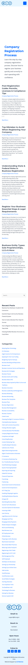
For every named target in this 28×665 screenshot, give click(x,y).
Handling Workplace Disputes (10, 496)
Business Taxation (6, 413)
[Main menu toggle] (25, 3)
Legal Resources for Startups (10, 516)
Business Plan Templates (8, 399)
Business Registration (8, 405)
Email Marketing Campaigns (9, 465)
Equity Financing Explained (9, 468)
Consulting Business (7, 439)
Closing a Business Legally (9, 428)
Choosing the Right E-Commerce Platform (13, 419)
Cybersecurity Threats (8, 448)
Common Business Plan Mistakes (10, 430)
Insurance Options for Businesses (11, 507)
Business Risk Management (9, 408)
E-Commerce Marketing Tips (9, 459)
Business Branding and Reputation (11, 362)
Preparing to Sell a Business (9, 539)
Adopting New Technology (9, 348)
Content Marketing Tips (8, 442)
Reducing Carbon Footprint (9, 547)
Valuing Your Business (8, 593)
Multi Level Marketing (8, 527)
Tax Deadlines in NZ (7, 587)
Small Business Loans (7, 576)
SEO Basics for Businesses (9, 562)
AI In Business (5, 351)
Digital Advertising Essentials (9, 450)
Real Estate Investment (8, 542)
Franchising (5, 479)
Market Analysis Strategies (9, 525)
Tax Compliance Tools (8, 584)
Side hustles (5, 570)
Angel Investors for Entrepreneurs (11, 354)
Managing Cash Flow (7, 519)
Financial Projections (7, 476)
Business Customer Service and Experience (13, 368)
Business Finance (6, 374)
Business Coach (6, 365)
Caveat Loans (5, 416)
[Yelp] (19, 651)
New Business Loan (7, 530)
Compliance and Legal (8, 436)
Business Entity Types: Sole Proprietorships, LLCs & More (13, 248)
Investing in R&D (6, 510)
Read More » (5, 120)
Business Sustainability (8, 411)
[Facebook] (9, 651)
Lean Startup (5, 513)
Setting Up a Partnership (8, 564)
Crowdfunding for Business (9, 445)
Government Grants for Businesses (11, 485)
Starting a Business (7, 582)
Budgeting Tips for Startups (9, 360)
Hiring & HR (5, 499)
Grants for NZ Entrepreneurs (9, 488)
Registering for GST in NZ (8, 553)
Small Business (6, 573)
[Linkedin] (12, 651)
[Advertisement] (14, 21)
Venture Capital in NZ (7, 596)
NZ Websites (20, 662)
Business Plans (6, 402)
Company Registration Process (10, 96)
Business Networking (7, 396)
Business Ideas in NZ (7, 379)
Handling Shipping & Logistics (10, 493)
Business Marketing (7, 393)
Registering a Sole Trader (8, 550)
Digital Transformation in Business (11, 453)
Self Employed (6, 559)
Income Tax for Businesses (9, 505)
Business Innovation (7, 388)
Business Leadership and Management (12, 391)
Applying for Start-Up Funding (10, 357)
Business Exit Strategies (8, 371)
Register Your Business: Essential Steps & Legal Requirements (14, 209)
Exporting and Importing (8, 470)
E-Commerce (5, 456)
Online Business (6, 536)
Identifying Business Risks (9, 502)
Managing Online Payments (9, 522)
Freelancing (5, 482)
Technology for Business (8, 590)
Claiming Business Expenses (9, 422)
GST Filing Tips (6, 490)
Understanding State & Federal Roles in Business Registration (13, 168)
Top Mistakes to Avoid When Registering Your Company (14, 129)
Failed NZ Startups (7, 473)
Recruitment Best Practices (9, 545)
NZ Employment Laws (8, 533)
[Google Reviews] (15, 651)
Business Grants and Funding (9, 377)
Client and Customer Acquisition (10, 425)
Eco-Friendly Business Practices (10, 462)
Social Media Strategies (8, 579)
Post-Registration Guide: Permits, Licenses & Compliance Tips (14, 90)
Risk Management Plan (8, 556)
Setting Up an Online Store (9, 567)
